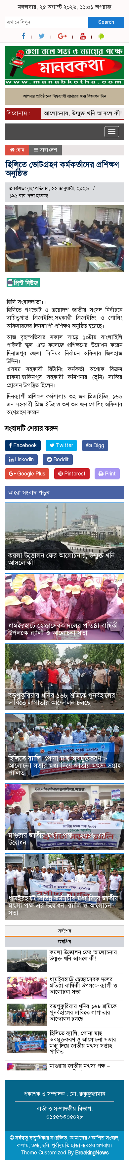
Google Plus (30, 474)
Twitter (64, 445)
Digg (98, 445)
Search (106, 22)
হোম (19, 150)
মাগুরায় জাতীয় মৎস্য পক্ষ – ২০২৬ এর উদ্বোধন (57, 839)
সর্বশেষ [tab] (64, 931)
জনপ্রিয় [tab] (64, 942)
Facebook (24, 445)
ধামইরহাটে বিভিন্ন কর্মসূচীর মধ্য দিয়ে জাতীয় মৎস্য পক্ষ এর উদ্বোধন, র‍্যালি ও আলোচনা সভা (63, 905)
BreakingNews (92, 1152)
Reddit (60, 459)
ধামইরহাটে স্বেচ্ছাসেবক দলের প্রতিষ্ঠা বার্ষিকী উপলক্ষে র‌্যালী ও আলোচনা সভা (63, 629)
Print (110, 474)
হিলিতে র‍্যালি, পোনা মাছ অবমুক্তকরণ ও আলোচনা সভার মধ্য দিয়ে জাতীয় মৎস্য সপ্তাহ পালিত (64, 765)
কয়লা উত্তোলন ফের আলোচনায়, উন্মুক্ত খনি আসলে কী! (61, 559)
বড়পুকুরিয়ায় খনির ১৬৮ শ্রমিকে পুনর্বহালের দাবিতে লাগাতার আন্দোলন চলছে (61, 699)
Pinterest (74, 474)
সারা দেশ (48, 150)
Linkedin (24, 459)
